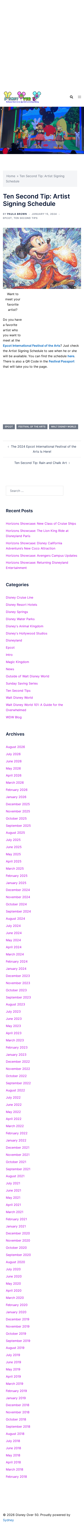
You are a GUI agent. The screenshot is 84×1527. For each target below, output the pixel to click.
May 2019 (13, 1369)
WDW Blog (14, 717)
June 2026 (14, 761)
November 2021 (17, 1155)
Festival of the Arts (32, 426)
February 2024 (17, 961)
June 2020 (14, 1276)
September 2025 (18, 826)
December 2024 (18, 890)
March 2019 (14, 1384)
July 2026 (13, 754)
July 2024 (13, 926)
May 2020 (13, 1283)
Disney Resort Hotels (21, 605)
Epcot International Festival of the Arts (31, 346)
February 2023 (17, 1047)
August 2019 (15, 1348)
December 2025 (18, 804)
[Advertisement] (42, 43)
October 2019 (16, 1333)
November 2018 (17, 1412)
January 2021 (16, 1226)
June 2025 (14, 847)
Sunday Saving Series (22, 683)
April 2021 (13, 1205)
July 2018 (13, 1441)
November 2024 (18, 897)
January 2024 (16, 969)
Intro (9, 655)
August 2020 (15, 1262)
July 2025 (13, 840)
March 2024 (15, 954)
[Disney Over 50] (22, 97)
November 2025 (18, 811)
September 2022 (18, 1083)
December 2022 (18, 1061)
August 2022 (15, 1090)
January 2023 (16, 1054)
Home (10, 176)
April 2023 (13, 1033)
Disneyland (14, 640)
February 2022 (17, 1133)
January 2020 (16, 1312)
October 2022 (16, 1076)
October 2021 (16, 1162)
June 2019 (13, 1362)
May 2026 (13, 768)
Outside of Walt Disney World (27, 676)
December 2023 (18, 976)
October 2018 (16, 1419)
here (71, 356)
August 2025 (15, 833)
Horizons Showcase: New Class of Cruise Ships (41, 523)
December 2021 (17, 1147)
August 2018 (15, 1434)
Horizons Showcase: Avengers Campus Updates (41, 555)
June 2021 (13, 1190)
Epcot (7, 218)
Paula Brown (17, 213)
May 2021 (13, 1197)
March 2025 (15, 868)
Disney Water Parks (20, 619)
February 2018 (16, 1476)
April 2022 (13, 1119)
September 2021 (18, 1169)
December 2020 (18, 1233)
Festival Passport (61, 361)
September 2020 (18, 1255)
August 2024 (15, 918)
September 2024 (18, 911)
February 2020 (17, 1305)
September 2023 (18, 997)
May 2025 (13, 854)
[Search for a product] (71, 97)
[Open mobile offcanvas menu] (79, 97)
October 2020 (16, 1248)
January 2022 (16, 1140)
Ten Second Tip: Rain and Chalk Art (40, 463)
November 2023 (18, 983)
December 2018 (17, 1405)
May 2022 (13, 1112)
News (10, 669)
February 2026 (17, 790)
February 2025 (17, 876)
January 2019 (16, 1398)
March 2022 (15, 1126)
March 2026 (15, 782)
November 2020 (18, 1240)
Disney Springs (17, 612)
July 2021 (13, 1183)
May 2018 (13, 1455)
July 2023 (13, 1011)
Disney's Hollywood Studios (26, 633)
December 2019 (17, 1319)
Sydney (8, 1520)
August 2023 (15, 1004)
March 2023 (15, 1040)
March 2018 (14, 1469)
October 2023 (16, 990)
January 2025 (16, 883)
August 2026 (15, 747)
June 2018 (13, 1448)
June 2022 (14, 1105)
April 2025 (13, 861)
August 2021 (15, 1176)
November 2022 (18, 1069)
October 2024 (16, 904)
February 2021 (16, 1219)
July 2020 (13, 1269)
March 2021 (14, 1212)
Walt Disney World (63, 426)
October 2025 (16, 818)
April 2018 (13, 1462)
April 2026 (13, 775)
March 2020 (15, 1298)
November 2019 (17, 1326)
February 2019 (16, 1391)
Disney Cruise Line (19, 597)
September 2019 (18, 1341)
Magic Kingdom (17, 662)
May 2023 (13, 1026)
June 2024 (14, 933)
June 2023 (14, 1019)
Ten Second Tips (26, 218)
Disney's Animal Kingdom (24, 626)
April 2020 (13, 1290)
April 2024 (13, 947)
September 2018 (18, 1426)
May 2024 (13, 940)
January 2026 (16, 797)
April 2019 (13, 1376)
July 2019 (13, 1355)
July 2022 (13, 1097)
